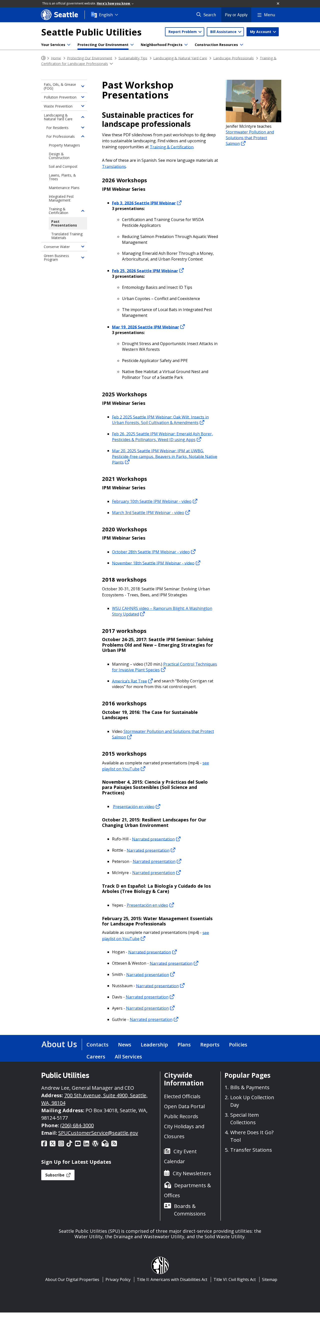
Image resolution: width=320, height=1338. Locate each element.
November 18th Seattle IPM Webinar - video (153, 563)
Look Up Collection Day (252, 1101)
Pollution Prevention (60, 97)
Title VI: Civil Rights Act (235, 1279)
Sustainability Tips (132, 58)
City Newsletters (192, 1173)
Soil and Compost (63, 166)
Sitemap (269, 1279)
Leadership (154, 1044)
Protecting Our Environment (103, 44)
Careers (95, 1056)
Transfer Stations (251, 1149)
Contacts (97, 1044)
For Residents (57, 127)
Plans (184, 1044)
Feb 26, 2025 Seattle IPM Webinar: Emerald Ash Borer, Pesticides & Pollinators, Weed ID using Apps (162, 436)
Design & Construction (59, 156)
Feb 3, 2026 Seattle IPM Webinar (144, 203)
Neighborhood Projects (161, 44)
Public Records (181, 1116)
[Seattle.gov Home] (43, 58)
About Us (59, 1044)
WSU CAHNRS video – (162, 611)
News (124, 1044)
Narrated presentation (153, 839)
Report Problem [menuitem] (183, 31)
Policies (238, 1044)
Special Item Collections (244, 1118)
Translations (114, 166)
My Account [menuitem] (261, 31)
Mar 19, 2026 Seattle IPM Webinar (145, 327)
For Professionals (60, 136)
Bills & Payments (250, 1087)
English (106, 15)
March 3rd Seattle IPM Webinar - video (148, 512)
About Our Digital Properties (72, 1279)
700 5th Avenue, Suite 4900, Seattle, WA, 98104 (94, 1099)
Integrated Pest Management (61, 198)
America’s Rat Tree (129, 681)
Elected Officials (182, 1096)
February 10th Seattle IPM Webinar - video (152, 501)
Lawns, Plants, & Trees (62, 177)
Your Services (53, 44)
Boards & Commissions (190, 1210)
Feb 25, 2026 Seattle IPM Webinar (145, 270)
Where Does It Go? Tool (252, 1136)
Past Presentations (64, 223)
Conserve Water (57, 246)
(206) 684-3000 (77, 1125)
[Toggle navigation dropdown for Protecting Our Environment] (132, 44)
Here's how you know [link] (114, 3)
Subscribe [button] (55, 1175)
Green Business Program (56, 257)
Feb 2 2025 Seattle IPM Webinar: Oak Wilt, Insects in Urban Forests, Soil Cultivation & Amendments (160, 419)
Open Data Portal (184, 1106)
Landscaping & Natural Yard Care (180, 58)
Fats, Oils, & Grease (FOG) (60, 86)
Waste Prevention (58, 106)
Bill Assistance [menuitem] (224, 31)
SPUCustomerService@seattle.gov (98, 1132)
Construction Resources (216, 44)
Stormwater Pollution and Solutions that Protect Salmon (163, 734)
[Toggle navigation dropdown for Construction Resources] (241, 44)
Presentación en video (133, 806)
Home (56, 58)
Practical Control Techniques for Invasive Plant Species (164, 667)
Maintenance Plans (64, 187)
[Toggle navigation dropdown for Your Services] (68, 44)
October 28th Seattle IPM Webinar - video (151, 552)
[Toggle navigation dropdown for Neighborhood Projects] (186, 44)
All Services (128, 1056)
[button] (278, 4)
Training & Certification (172, 147)
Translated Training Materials (66, 236)
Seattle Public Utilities (91, 32)
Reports (210, 1044)
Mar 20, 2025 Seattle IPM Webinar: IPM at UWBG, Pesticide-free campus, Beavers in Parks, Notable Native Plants (164, 456)
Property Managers (64, 145)
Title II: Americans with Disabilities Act (172, 1279)
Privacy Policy (118, 1279)
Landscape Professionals (233, 58)
